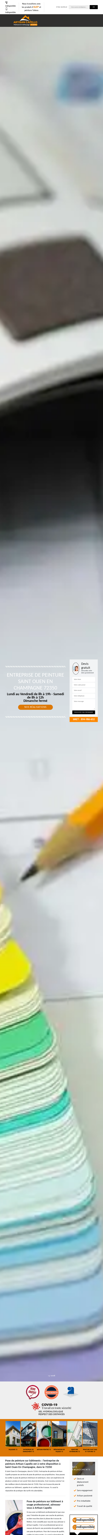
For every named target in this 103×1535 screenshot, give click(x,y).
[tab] (51, 767)
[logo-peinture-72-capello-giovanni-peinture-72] (25, 20)
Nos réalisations (35, 707)
